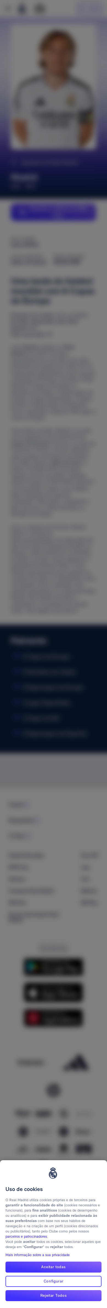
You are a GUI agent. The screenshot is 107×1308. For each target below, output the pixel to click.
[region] (53, 1234)
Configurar (54, 1281)
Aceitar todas (53, 1267)
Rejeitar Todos (53, 1295)
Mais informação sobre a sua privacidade (37, 1255)
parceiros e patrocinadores (26, 1236)
